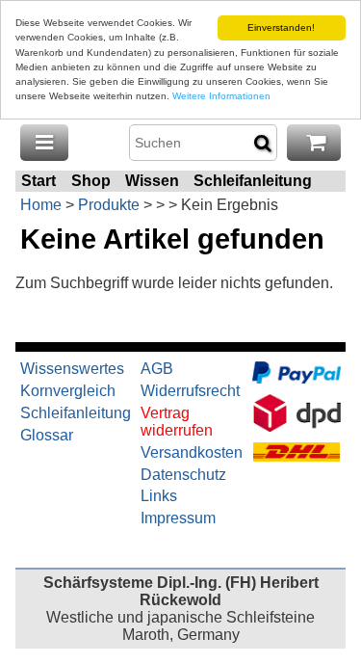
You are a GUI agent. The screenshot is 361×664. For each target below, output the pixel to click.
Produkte (109, 205)
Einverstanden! (281, 27)
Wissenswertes (72, 368)
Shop (91, 181)
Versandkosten (192, 452)
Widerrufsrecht (190, 391)
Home (41, 205)
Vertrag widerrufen (177, 421)
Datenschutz (183, 474)
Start (38, 181)
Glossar (46, 435)
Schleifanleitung (252, 181)
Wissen (152, 181)
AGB (157, 368)
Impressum (178, 518)
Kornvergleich (68, 391)
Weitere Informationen (221, 96)
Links (159, 496)
